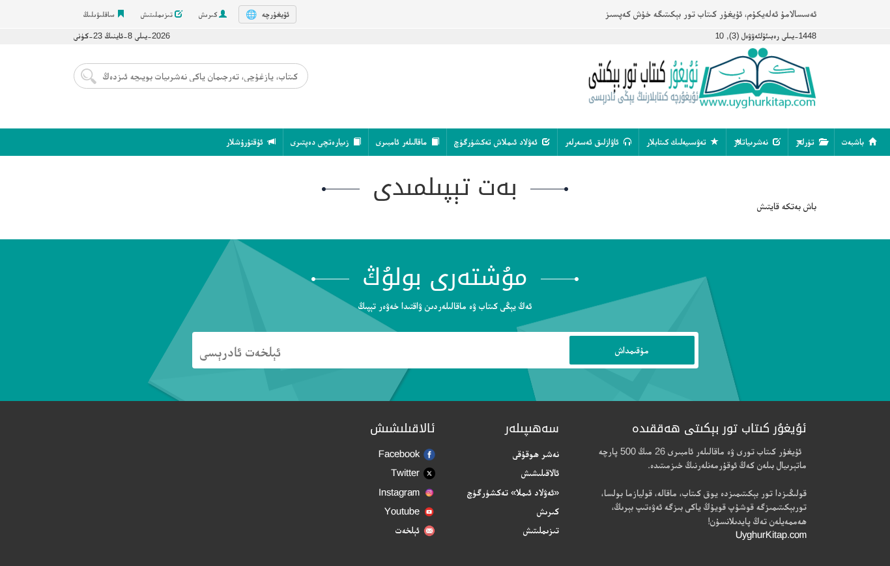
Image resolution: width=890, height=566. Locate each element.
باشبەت (854, 142)
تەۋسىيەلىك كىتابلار (677, 142)
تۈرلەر (806, 142)
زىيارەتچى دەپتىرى (321, 142)
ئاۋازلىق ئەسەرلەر (593, 142)
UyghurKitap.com (771, 534)
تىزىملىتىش (158, 14)
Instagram (399, 492)
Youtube (402, 510)
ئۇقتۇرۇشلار (246, 142)
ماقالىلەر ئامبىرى (402, 142)
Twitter (405, 472)
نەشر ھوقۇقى (536, 453)
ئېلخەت (407, 529)
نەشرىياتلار (752, 142)
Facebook (399, 453)
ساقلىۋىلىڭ (100, 14)
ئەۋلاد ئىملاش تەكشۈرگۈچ (497, 142)
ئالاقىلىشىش (540, 472)
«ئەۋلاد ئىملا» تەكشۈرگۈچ (513, 492)
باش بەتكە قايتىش (786, 205)
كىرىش (209, 14)
